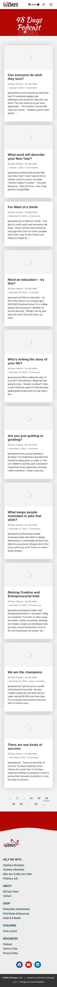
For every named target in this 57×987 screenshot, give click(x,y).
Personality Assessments (16, 909)
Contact (7, 895)
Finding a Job (10, 878)
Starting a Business (13, 865)
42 (38, 798)
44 (13, 803)
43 (46, 798)
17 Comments (32, 167)
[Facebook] (19, 964)
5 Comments (31, 88)
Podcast (7, 944)
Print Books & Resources (16, 913)
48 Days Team (11, 891)
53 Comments (35, 605)
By (31, 84)
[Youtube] (28, 964)
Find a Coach (10, 931)
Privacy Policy (10, 953)
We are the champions (25, 672)
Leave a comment (37, 681)
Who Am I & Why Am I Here (17, 874)
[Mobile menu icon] (51, 5)
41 (31, 798)
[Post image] (28, 57)
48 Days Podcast (15, 84)
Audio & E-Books (12, 918)
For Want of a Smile (23, 207)
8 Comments (33, 757)
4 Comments (34, 216)
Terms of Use (10, 948)
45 (21, 803)
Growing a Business (13, 869)
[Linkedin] (37, 964)
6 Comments (34, 372)
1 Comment (34, 292)
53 (36, 803)
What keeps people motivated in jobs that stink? (24, 515)
